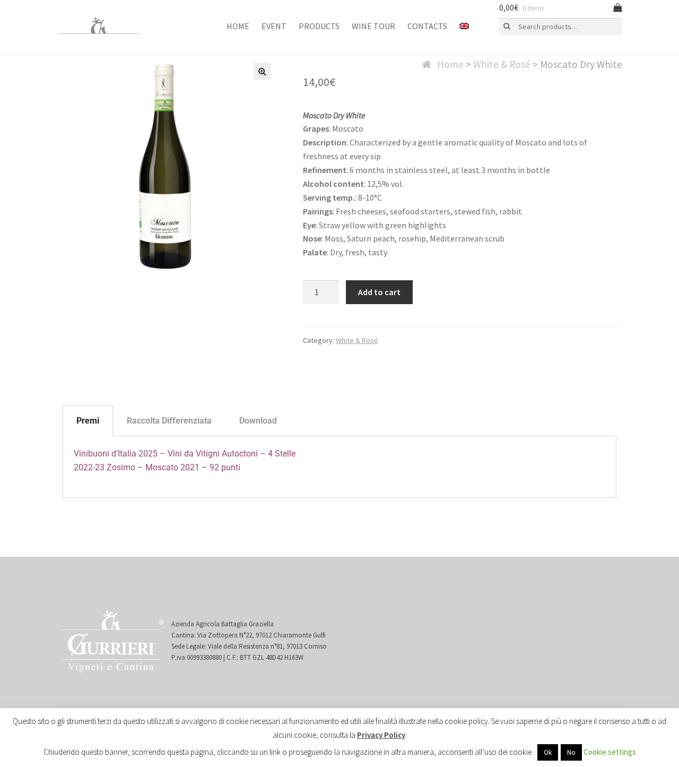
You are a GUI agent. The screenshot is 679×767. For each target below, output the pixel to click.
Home (238, 26)
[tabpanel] (339, 466)
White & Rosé (501, 64)
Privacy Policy (381, 735)
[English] (464, 26)
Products (319, 26)
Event (274, 26)
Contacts (427, 26)
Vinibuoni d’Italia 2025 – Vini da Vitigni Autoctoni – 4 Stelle (184, 454)
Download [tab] (258, 421)
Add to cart (379, 292)
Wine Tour (373, 26)
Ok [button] (548, 752)
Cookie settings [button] (610, 752)
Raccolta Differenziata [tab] (169, 421)
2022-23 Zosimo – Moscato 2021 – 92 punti (157, 467)
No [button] (571, 752)
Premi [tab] (87, 421)
